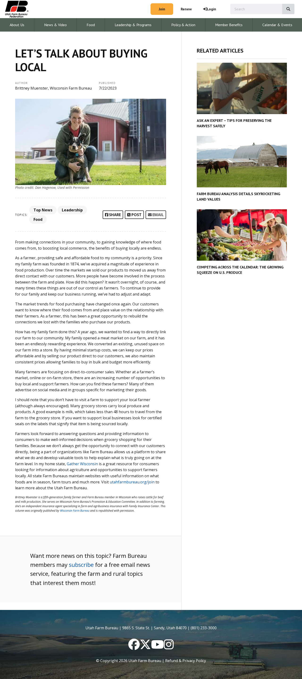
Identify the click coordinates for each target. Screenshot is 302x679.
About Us (17, 24)
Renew (186, 9)
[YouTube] (157, 647)
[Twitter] (145, 647)
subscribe (81, 564)
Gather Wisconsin (82, 463)
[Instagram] (169, 647)
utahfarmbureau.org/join (132, 482)
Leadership (72, 210)
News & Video (55, 24)
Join (162, 9)
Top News (43, 210)
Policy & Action (183, 24)
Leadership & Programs (133, 24)
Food (91, 24)
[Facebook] (134, 647)
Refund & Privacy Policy (185, 660)
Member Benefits (229, 24)
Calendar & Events (277, 24)
